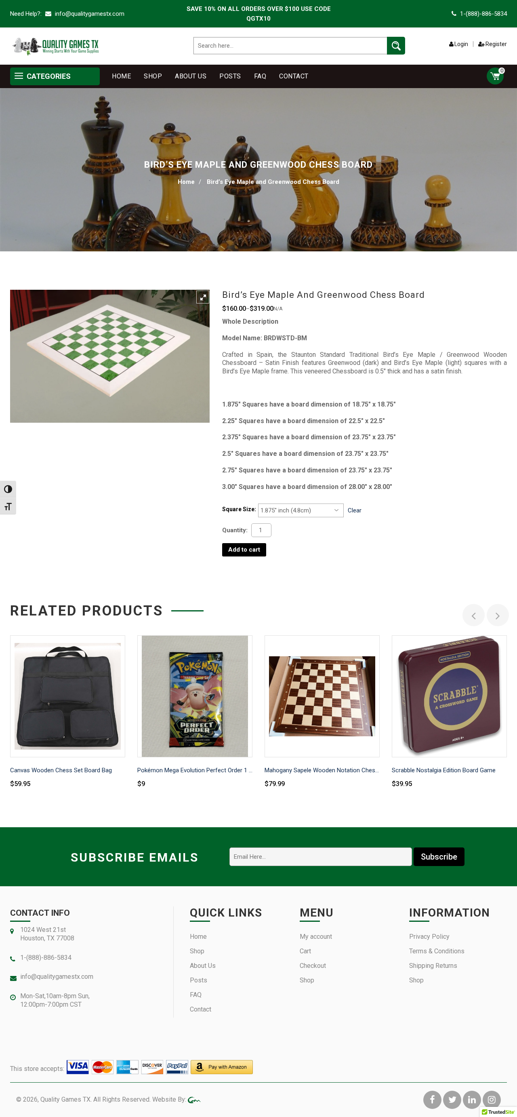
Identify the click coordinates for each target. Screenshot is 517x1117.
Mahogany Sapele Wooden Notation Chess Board (322, 770)
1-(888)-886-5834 (483, 13)
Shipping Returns (433, 965)
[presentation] (473, 615)
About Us (190, 76)
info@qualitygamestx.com (88, 13)
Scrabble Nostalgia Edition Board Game (444, 770)
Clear (354, 510)
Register (496, 44)
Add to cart (244, 549)
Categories (48, 76)
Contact (294, 76)
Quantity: (235, 530)
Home (121, 76)
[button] (202, 297)
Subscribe (439, 857)
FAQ (260, 76)
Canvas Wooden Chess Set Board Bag (61, 770)
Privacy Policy (429, 936)
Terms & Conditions (436, 951)
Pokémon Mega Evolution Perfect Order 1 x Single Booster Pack (194, 770)
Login (461, 44)
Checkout (313, 965)
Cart (305, 951)
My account (316, 936)
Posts (230, 76)
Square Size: (239, 509)
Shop (153, 76)
